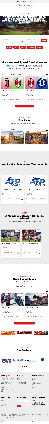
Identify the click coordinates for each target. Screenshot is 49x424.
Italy (8, 74)
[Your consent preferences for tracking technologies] (2, 422)
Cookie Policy (24, 383)
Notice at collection (19, 421)
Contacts (19, 1)
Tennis (16, 47)
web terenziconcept (19, 415)
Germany (20, 74)
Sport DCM (34, 384)
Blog (33, 387)
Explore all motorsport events (24, 323)
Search (44, 40)
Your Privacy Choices (27, 421)
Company (34, 378)
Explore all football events (24, 106)
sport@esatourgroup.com (8, 389)
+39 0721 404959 (6, 391)
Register (18, 379)
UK (16, 74)
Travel (33, 382)
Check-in (20, 39)
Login (18, 378)
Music (33, 379)
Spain (12, 74)
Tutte (3, 74)
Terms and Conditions (21, 382)
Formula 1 (31, 47)
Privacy (18, 383)
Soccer (9, 47)
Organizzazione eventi (36, 383)
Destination (7, 39)
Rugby (23, 47)
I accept (23, 402)
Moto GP (39, 47)
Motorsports (3, 404)
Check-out (32, 39)
